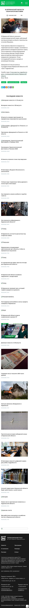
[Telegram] (9, 87)
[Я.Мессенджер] (2, 87)
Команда (17, 548)
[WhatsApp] (13, 87)
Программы (18, 545)
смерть (3, 82)
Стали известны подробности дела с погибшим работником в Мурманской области (14, 74)
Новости (3, 545)
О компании (4, 548)
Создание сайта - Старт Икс (19, 605)
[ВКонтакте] (4, 87)
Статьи (16, 552)
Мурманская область (13, 82)
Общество (23, 82)
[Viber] (11, 87)
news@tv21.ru (21, 590)
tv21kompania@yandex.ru (6, 590)
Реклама (3, 552)
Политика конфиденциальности (7, 605)
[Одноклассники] (6, 87)
